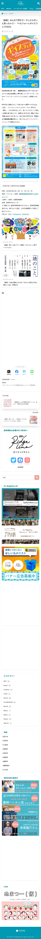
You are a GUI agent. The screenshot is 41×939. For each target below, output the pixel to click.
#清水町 (5, 753)
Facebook (25, 214)
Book (7, 685)
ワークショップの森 (20, 9)
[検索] (36, 477)
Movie (7, 706)
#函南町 (5, 757)
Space (7, 719)
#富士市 (5, 736)
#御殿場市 (6, 765)
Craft (7, 694)
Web (9, 214)
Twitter (13, 463)
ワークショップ (8, 385)
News (7, 715)
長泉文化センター (22, 385)
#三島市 (5, 745)
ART (6, 681)
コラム (31, 9)
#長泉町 (5, 749)
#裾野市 (5, 761)
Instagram (17, 214)
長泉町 (33, 385)
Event (13, 379)
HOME (21, 930)
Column (8, 689)
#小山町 (5, 770)
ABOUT (8, 9)
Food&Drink (9, 702)
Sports (7, 723)
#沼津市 (5, 741)
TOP (2, 9)
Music (7, 710)
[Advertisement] (20, 312)
